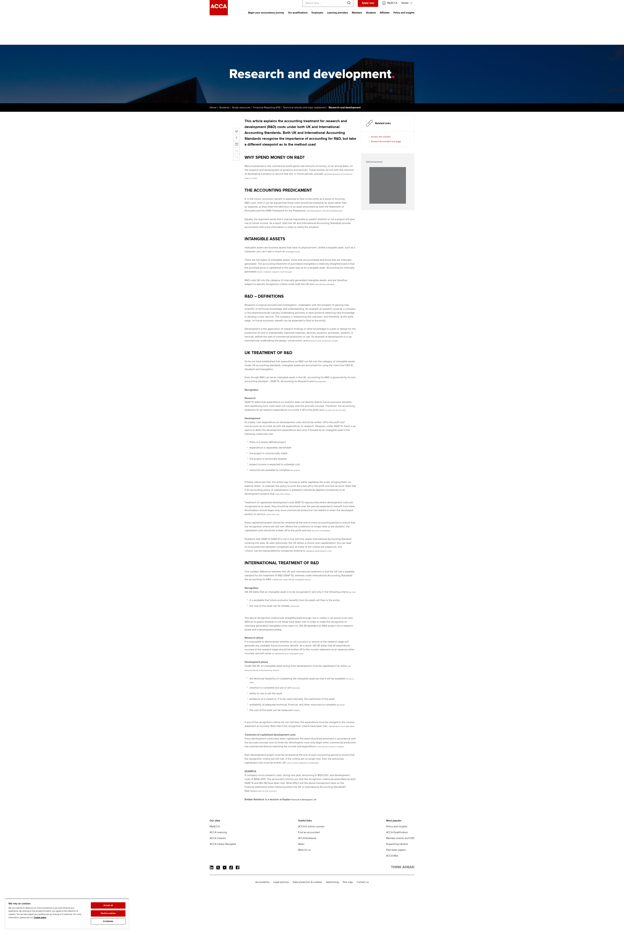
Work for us (304, 850)
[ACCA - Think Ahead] (219, 14)
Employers (317, 12)
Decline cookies (108, 913)
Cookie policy (40, 917)
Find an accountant (309, 832)
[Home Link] (402, 867)
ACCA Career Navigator (223, 844)
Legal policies (281, 882)
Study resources (241, 107)
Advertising (332, 882)
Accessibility (262, 882)
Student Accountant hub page (386, 141)
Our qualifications (298, 12)
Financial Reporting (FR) (266, 107)
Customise (108, 921)
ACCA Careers (218, 838)
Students (371, 12)
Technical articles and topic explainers (304, 107)
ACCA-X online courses (311, 826)
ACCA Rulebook (307, 838)
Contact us (363, 882)
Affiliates (385, 12)
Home (213, 107)
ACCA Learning (218, 832)
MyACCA (215, 826)
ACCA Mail (392, 855)
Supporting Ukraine (397, 844)
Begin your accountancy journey (266, 12)
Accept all (108, 905)
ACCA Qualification (397, 832)
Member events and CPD (400, 838)
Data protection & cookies (307, 882)
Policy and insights (403, 12)
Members (357, 12)
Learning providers (337, 12)
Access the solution (381, 136)
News (301, 844)
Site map (348, 882)
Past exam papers (396, 850)
